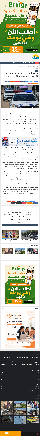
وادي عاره (36, 375)
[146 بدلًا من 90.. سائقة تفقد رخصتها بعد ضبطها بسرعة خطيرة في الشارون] (33, 411)
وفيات (37, 395)
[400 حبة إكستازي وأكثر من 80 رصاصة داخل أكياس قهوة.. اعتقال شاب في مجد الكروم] (7, 251)
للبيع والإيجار (36, 388)
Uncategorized (35, 370)
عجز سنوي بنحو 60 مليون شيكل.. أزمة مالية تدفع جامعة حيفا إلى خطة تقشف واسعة (20, 256)
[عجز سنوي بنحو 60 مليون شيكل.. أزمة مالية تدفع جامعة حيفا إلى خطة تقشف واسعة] (20, 251)
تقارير (37, 381)
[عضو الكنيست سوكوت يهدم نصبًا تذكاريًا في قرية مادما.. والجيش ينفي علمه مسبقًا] (20, 420)
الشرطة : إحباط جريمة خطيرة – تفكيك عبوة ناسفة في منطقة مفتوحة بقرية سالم (18, 62)
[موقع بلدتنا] (35, 56)
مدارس (37, 393)
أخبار (31, 66)
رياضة (37, 386)
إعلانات (37, 377)
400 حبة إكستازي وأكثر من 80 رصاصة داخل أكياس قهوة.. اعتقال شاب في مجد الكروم (8, 256)
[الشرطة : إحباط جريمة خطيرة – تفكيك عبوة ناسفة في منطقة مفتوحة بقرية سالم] (7, 411)
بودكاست (37, 379)
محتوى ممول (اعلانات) (34, 390)
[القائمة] (1, 60)
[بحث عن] (38, 60)
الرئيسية (35, 66)
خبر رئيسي (36, 384)
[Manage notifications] (37, 434)
